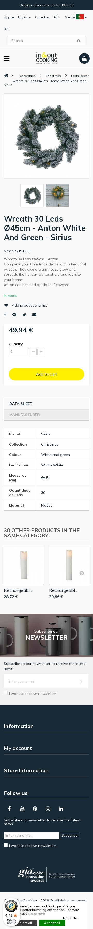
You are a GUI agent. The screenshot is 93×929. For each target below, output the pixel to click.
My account (18, 748)
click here (38, 913)
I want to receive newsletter (32, 693)
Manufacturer (24, 414)
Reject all (24, 923)
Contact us (42, 17)
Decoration (27, 76)
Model (9, 251)
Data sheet (20, 403)
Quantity (16, 343)
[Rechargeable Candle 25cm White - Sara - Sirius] (69, 565)
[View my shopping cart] (84, 58)
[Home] (6, 75)
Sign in (9, 17)
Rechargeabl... (18, 590)
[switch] (11, 921)
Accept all (52, 923)
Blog (7, 29)
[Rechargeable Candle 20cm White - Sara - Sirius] (24, 565)
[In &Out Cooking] (47, 57)
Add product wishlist (29, 305)
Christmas (53, 76)
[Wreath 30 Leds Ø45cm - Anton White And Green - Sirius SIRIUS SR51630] (32, 195)
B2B (56, 17)
